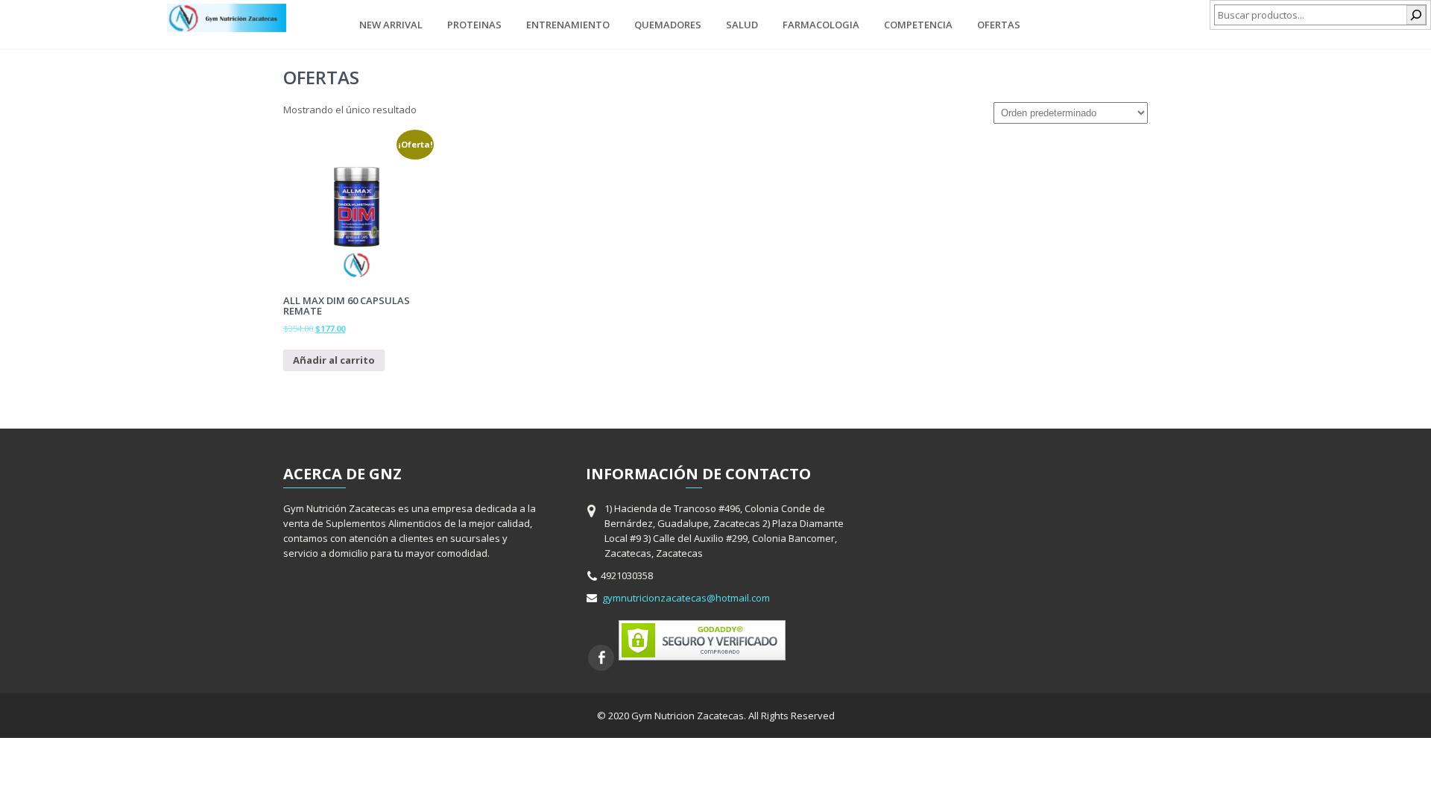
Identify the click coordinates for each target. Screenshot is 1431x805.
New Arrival (391, 24)
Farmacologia (821, 24)
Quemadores (667, 24)
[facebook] (601, 658)
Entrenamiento (568, 24)
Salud (742, 24)
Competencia (918, 24)
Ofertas (998, 24)
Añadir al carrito (334, 360)
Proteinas (474, 24)
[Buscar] (1416, 15)
